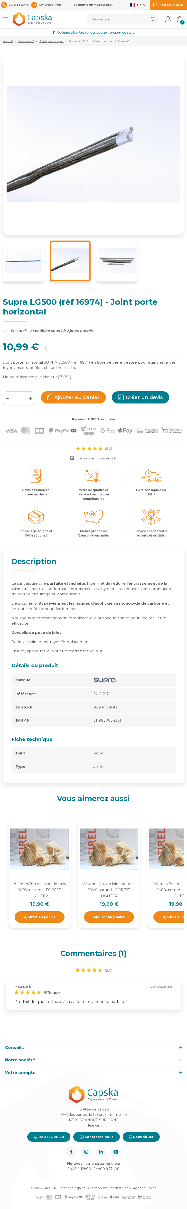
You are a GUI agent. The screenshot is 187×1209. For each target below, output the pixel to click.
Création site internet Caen (109, 1188)
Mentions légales (71, 1188)
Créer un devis (144, 397)
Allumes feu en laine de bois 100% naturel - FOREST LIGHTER (40, 889)
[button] (5, 19)
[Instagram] (86, 1151)
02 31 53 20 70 (50, 1137)
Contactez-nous (98, 1137)
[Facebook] (71, 1151)
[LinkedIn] (100, 1151)
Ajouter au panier (77, 397)
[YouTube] (115, 1151)
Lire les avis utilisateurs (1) (96, 458)
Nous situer (142, 1137)
